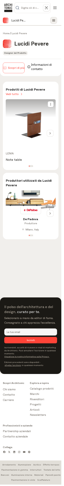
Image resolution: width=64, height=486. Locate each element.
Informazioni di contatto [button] (41, 67)
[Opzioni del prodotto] (51, 104)
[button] (29, 166)
